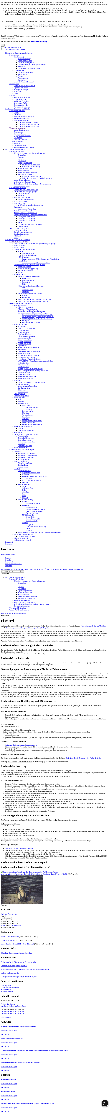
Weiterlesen (5, 1034)
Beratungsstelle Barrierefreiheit (32, 424)
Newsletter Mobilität (33, 503)
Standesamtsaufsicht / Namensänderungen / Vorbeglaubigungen (35, 243)
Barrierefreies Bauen (25, 446)
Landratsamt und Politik (17, 111)
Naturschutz (18, 207)
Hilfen (24, 284)
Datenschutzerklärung (39, 41)
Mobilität (17, 469)
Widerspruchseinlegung (21, 89)
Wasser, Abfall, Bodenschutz (19, 228)
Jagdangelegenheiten (25, 163)
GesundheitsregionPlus (21, 396)
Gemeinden (17, 115)
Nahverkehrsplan (32, 507)
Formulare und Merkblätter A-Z (24, 86)
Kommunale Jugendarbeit (26, 357)
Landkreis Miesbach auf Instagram (12, 1012)
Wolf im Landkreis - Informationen (25, 213)
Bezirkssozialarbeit (24, 334)
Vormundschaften (24, 374)
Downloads (26, 417)
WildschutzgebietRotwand (31, 165)
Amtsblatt (17, 143)
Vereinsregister (23, 467)
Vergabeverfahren (20, 134)
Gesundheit (17, 380)
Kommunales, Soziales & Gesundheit (17, 240)
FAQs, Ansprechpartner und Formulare (31, 286)
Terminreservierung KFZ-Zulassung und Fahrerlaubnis (40, 259)
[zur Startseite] (11, 47)
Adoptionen (22, 326)
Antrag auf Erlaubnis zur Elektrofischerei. (19, 848)
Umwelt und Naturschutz (17, 188)
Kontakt (29, 409)
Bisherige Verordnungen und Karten (30, 224)
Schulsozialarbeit (23, 367)
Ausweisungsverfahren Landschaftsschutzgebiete (30, 215)
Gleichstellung (18, 138)
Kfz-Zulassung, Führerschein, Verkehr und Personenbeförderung (39, 532)
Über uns (25, 523)
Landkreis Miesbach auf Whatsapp (12, 1013)
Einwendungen (23, 226)
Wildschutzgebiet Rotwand (23, 211)
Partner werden (23, 78)
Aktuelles (21, 195)
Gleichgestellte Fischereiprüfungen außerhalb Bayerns (19, 977)
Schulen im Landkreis (21, 538)
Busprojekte (30, 517)
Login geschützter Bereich (22, 136)
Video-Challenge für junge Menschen (12, 1038)
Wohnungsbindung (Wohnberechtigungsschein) (38, 317)
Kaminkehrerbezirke (25, 168)
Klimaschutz (18, 451)
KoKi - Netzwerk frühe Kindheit (29, 347)
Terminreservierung (24, 59)
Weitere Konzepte (32, 513)
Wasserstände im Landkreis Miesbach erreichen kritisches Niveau (20, 1062)
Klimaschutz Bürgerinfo (26, 457)
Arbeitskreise (18, 432)
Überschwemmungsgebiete (23, 232)
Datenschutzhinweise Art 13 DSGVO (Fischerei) (17, 944)
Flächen (24, 295)
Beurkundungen (23, 332)
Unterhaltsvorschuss (24, 372)
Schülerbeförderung (24, 471)
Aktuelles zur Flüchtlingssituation (29, 276)
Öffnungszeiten (6, 986)
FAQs (20, 222)
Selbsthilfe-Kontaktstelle (26, 438)
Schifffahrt (17, 236)
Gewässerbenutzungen (21, 234)
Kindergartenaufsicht (25, 340)
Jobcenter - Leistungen (25, 307)
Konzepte (25, 505)
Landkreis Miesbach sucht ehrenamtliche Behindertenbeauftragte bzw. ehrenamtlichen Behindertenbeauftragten (34, 1050)
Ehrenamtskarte (19, 70)
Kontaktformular (15, 926)
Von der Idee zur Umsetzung (36, 526)
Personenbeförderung (29, 255)
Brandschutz (22, 155)
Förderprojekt (22, 349)
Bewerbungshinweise (21, 105)
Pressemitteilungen (20, 145)
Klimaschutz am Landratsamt (27, 455)
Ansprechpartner (27, 290)
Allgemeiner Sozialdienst (26, 328)
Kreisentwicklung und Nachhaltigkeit (21, 449)
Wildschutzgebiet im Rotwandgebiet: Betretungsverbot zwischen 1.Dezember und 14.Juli (27, 1103)
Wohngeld (25, 320)
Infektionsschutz (23, 384)
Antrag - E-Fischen (7, 940)
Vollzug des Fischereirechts (10, 973)
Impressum (8, 544)
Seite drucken (21, 613)
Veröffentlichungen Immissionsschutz (30, 205)
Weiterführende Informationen (32, 421)
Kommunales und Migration (18, 242)
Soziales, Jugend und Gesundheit (20, 303)
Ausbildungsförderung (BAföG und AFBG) (37, 319)
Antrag (20, 76)
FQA (19, 399)
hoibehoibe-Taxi (27, 488)
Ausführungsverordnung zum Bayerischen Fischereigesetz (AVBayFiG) (25, 969)
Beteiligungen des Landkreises (24, 116)
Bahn (24, 496)
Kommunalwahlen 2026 (22, 120)
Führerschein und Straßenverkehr (25, 249)
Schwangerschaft (19, 394)
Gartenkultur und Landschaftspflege (26, 190)
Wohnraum (26, 297)
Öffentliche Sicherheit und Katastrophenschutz (29, 153)
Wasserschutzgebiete (20, 230)
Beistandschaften (23, 330)
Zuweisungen (26, 278)
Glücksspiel (22, 161)
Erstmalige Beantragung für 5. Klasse (34, 476)
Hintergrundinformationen (26, 217)
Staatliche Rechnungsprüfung (28, 269)
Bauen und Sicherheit (16, 151)
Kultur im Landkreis (20, 140)
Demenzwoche (23, 436)
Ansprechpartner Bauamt (22, 180)
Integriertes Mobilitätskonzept (36, 509)
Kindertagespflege (24, 353)
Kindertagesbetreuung (25, 378)
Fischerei (21, 157)
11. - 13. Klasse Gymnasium (31, 480)
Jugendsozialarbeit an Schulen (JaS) (30, 351)
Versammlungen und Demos (27, 172)
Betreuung (21, 401)
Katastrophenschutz (24, 170)
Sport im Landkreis (20, 461)
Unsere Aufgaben (28, 411)
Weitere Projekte (31, 521)
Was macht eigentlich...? (22, 107)
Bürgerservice (14, 55)
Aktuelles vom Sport (25, 463)
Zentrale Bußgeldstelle (25, 270)
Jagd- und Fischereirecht (9, 914)
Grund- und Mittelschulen (26, 536)
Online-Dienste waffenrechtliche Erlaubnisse (37, 178)
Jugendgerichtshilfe (24, 342)
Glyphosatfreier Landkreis (22, 197)
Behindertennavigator (21, 448)
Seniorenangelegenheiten (26, 442)
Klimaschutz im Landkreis (27, 453)
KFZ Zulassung (23, 257)
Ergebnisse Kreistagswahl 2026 (28, 126)
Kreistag (16, 113)
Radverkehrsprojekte (33, 519)
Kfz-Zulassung (19, 57)
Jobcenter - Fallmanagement (27, 309)
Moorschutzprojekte (20, 201)
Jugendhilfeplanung (24, 344)
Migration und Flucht (21, 274)
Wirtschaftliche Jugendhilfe (27, 376)
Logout (16, 93)
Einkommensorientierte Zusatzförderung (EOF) (38, 315)
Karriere (12, 95)
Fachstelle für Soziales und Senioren (26, 434)
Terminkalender (23, 465)
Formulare (21, 66)
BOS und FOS (27, 482)
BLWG (20, 428)
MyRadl (25, 498)
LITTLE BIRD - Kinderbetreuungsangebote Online (35, 361)
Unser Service (27, 405)
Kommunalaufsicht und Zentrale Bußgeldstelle (29, 265)
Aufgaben (29, 525)
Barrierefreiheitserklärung (13, 564)
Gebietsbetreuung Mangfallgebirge (25, 192)
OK (3, 45)
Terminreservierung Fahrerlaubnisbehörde (36, 263)
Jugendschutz (22, 346)
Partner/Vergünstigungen (26, 72)
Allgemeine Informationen (31, 473)
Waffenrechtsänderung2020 (31, 176)
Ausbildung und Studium (8, 1091)
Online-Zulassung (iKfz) (26, 63)
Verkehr (20, 251)
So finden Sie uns (32, 407)
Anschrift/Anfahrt (7, 991)
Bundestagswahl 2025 (21, 118)
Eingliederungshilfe (24, 338)
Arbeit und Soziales (20, 305)
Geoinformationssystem (21, 186)
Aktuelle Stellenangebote (22, 97)
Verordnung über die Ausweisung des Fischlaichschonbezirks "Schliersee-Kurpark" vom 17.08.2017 (34, 874)
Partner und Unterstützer (26, 199)
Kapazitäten (26, 282)
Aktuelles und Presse (16, 141)
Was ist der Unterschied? (34, 511)
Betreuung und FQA (21, 397)
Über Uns (25, 413)
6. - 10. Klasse (27, 478)
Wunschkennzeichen (25, 61)
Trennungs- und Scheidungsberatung (30, 369)
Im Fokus (25, 501)
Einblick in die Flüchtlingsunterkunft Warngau (33, 301)
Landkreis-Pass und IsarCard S (24, 82)
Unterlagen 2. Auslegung (26, 220)
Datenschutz (9, 542)
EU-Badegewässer (24, 388)
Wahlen (20, 272)
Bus (23, 494)
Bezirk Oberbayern (28, 423)
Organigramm (18, 132)
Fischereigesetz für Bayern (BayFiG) (93, 626)
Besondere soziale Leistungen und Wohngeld (33, 313)
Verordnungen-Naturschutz (27, 209)
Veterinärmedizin (19, 245)
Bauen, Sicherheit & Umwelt (15, 149)
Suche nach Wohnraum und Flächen (30, 294)
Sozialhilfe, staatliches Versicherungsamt (31, 311)
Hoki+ (24, 490)
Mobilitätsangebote (24, 484)
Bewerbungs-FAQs (20, 103)
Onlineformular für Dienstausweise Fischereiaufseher (83, 758)
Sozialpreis (21, 444)
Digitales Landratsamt (21, 88)
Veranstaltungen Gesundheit (27, 386)
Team (28, 528)
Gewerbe (21, 159)
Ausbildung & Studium (21, 101)
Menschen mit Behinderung (23, 426)
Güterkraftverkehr (28, 253)
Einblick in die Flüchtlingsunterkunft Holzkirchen (34, 299)
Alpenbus (25, 492)
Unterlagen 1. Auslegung (26, 218)
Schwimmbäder (23, 392)
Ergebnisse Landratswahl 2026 (28, 124)
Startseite (8, 558)
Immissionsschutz (19, 203)
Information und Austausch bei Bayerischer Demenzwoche (18, 1026)
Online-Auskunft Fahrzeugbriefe (29, 68)
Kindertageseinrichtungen (26, 336)
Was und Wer (22, 74)
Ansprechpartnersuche (21, 130)
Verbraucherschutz (20, 247)
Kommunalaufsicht (24, 267)
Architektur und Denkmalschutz (24, 182)
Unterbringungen (28, 280)
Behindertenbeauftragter (26, 430)
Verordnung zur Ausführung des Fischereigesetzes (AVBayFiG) (27, 628)
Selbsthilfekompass (24, 440)
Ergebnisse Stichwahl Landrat (28, 122)
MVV (24, 486)
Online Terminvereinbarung (10, 987)
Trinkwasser (22, 390)
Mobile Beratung (23, 363)
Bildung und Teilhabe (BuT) (31, 322)
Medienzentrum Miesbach (22, 540)
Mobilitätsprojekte (28, 515)
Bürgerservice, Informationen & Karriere (18, 53)
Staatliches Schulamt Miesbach (24, 534)
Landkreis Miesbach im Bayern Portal (13, 1006)
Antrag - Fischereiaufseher (10, 937)
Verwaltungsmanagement (17, 128)
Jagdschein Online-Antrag (31, 166)
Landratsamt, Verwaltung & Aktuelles (17, 109)
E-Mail (3, 926)
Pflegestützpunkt (23, 403)
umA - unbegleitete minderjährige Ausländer (33, 371)
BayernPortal (18, 91)
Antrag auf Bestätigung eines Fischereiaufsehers (21, 745)
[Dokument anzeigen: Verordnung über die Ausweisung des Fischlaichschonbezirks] (29, 872)
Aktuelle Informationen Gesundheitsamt (31, 382)
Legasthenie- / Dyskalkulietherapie (29, 359)
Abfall (16, 238)
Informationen (14, 84)
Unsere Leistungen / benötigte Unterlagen (32, 64)
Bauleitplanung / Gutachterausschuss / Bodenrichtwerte (32, 184)
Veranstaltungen (23, 193)
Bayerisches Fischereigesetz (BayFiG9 (14, 966)
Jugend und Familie (20, 324)
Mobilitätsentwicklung (25, 500)
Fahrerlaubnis (22, 261)
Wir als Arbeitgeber (20, 99)
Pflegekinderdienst (24, 365)
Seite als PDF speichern (9, 613)
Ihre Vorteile (22, 80)
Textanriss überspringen (9, 1030)
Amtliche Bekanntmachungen (24, 147)
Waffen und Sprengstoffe (26, 174)
